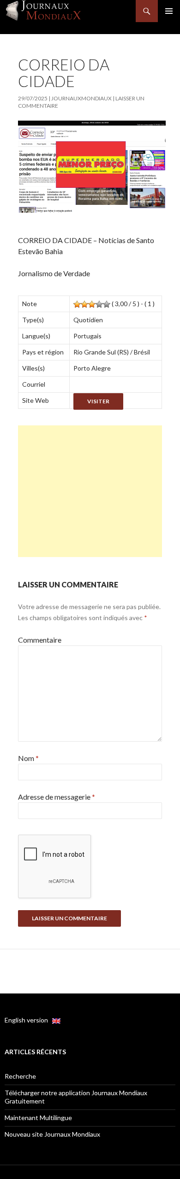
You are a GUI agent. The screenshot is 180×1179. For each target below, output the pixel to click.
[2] (84, 304)
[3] (92, 304)
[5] (106, 304)
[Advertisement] (90, 491)
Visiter (98, 401)
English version (28, 1020)
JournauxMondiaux (81, 98)
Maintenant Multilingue (38, 1117)
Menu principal (169, 11)
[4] (99, 304)
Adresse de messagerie (56, 796)
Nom (28, 758)
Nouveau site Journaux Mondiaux (52, 1134)
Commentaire (39, 639)
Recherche (20, 1076)
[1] (77, 304)
